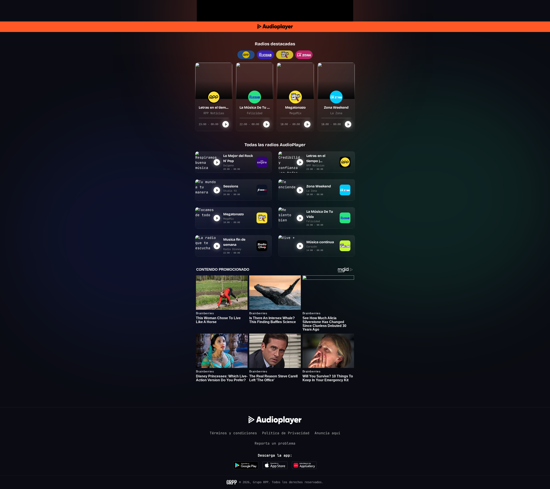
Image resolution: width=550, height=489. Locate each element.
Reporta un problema (275, 443)
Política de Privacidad (285, 433)
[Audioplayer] (275, 26)
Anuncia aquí (327, 433)
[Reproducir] (225, 124)
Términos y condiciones (233, 433)
